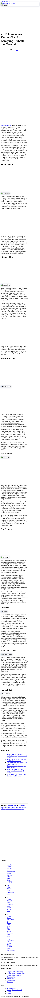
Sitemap (9, 993)
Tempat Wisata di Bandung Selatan (17, 973)
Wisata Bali (10, 982)
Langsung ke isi (5, 1)
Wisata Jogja (10, 978)
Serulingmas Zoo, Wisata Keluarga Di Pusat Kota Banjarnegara (11, 945)
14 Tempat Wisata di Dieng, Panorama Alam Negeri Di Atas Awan (10, 904)
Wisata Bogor (11, 977)
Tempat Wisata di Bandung (15, 972)
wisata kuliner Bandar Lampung (14, 809)
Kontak (9, 991)
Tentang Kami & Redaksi (14, 990)
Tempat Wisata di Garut (14, 975)
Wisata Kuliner (12, 805)
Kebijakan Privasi (12, 988)
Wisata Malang (11, 980)
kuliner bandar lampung (14, 807)
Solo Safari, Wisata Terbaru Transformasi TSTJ (10, 890)
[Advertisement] (14, 18)
